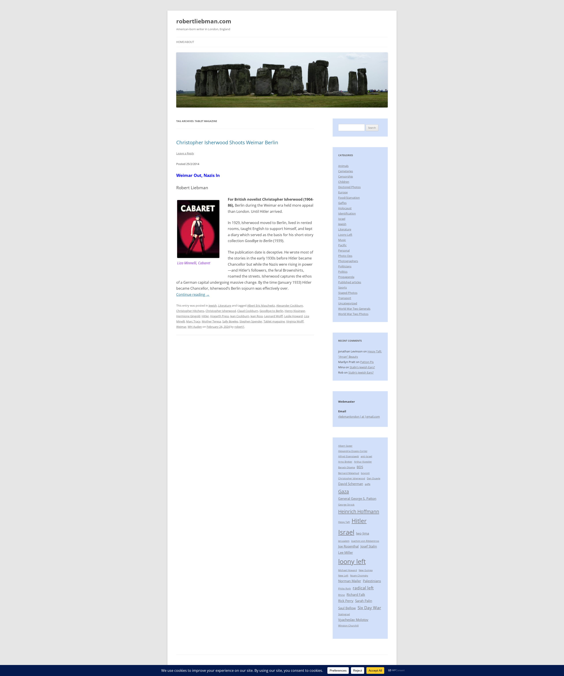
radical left (363, 588)
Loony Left (345, 235)
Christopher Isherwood (221, 311)
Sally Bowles (230, 321)
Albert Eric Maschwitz (261, 305)
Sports (342, 287)
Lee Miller (345, 552)
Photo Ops (345, 256)
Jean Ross (256, 316)
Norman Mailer (349, 581)
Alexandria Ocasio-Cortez (352, 451)
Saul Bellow (347, 608)
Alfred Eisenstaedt (348, 456)
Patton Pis (367, 362)
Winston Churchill (348, 625)
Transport (344, 298)
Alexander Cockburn (289, 305)
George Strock (346, 504)
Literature (224, 305)
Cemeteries (345, 171)
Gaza (343, 491)
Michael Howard (347, 570)
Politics (342, 272)
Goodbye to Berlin (271, 311)
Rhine (341, 594)
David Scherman (350, 484)
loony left (352, 561)
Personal (344, 250)
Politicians (344, 266)
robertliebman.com (203, 21)
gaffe (367, 484)
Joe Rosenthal (348, 546)
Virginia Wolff (295, 321)
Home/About (185, 42)
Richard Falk (356, 594)
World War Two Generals (354, 309)
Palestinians (372, 581)
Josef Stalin (368, 546)
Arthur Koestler (363, 461)
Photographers (348, 261)
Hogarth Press (219, 316)
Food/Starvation (349, 198)
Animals (343, 166)
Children (343, 182)
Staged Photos (347, 293)
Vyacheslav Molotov (353, 619)
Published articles (349, 282)
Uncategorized (347, 303)
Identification (347, 213)
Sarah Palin (363, 600)
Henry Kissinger (295, 311)
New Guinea (366, 570)
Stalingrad (344, 614)
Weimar (181, 327)
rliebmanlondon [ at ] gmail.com (359, 417)
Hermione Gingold (188, 316)
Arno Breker (345, 461)
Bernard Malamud (348, 473)
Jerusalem (343, 541)
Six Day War (369, 607)
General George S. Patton (357, 498)
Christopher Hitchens (190, 311)
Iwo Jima (362, 533)
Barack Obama (346, 467)
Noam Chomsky (359, 575)
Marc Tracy (193, 321)
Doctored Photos (349, 187)
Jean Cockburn (239, 316)
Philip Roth (344, 588)
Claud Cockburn (247, 311)
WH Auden (195, 327)
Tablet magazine (274, 321)
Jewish (213, 305)
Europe (343, 192)
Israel (341, 219)
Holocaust (345, 208)
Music (342, 240)
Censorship (345, 176)
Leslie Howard (293, 316)
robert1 (239, 327)
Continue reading (193, 294)
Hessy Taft (344, 522)
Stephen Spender (250, 321)
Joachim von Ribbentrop (365, 541)
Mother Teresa (211, 321)
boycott (365, 473)
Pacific (342, 245)
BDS (360, 467)
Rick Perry (345, 600)
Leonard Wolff (273, 316)
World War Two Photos (353, 314)
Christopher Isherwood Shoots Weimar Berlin (227, 142)
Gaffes (342, 203)
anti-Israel (366, 456)
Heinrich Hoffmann (358, 511)
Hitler (205, 316)
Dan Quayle (373, 478)
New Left (343, 575)
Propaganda (346, 277)
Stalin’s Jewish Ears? (362, 367)
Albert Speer (345, 445)
